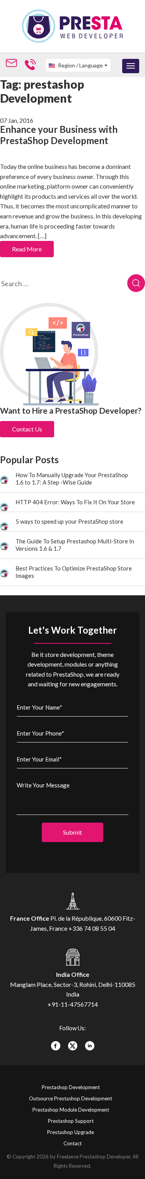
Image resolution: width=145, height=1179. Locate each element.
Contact (72, 1143)
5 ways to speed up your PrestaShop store (69, 521)
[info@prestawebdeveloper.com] (13, 64)
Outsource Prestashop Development (70, 1098)
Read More (27, 249)
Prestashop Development (71, 1087)
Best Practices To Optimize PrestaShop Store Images (73, 572)
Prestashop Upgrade (70, 1132)
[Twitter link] (72, 1043)
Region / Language (80, 65)
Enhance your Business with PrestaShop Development (59, 135)
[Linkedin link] (89, 1043)
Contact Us (27, 429)
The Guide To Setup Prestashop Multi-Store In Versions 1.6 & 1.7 (74, 545)
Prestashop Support (71, 1121)
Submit (72, 832)
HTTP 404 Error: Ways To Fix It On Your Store (75, 501)
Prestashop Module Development (70, 1110)
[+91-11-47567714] (32, 64)
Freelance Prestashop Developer (93, 1156)
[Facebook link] (55, 1043)
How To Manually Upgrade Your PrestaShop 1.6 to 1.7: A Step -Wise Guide (71, 478)
